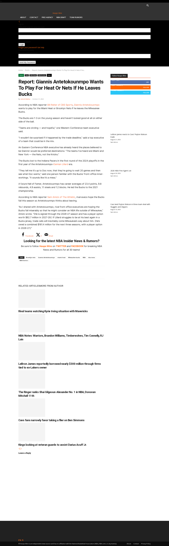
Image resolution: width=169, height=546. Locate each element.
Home (20, 70)
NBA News (33, 75)
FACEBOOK (77, 246)
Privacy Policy (146, 544)
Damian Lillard (60, 164)
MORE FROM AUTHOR (51, 285)
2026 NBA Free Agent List (120, 170)
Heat (26, 75)
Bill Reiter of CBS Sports (60, 105)
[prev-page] (19, 449)
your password (24, 42)
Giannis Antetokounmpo (86, 105)
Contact (34, 17)
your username (24, 33)
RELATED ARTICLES (29, 285)
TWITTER (61, 246)
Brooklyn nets (30, 257)
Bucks (27, 70)
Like (147, 82)
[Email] (55, 272)
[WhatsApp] (38, 272)
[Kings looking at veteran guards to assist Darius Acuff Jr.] (31, 432)
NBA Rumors (42, 75)
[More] (63, 272)
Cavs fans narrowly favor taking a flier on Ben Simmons (51, 420)
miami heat (61, 257)
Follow (146, 87)
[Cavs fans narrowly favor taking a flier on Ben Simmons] (31, 407)
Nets (49, 75)
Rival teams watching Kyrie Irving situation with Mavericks (53, 311)
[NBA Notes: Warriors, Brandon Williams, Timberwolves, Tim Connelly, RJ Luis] (31, 323)
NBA (84, 257)
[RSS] (21, 540)
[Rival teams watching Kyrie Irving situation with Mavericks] (31, 298)
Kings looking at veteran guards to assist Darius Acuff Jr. (52, 444)
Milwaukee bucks (74, 257)
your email (22, 59)
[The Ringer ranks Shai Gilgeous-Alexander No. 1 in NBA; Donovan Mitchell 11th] (31, 379)
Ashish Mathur (25, 99)
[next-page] (21, 449)
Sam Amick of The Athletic (61, 197)
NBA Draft (61, 17)
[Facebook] (22, 272)
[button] (148, 6)
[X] (30, 272)
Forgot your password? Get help (31, 47)
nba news (91, 257)
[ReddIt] (46, 272)
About (23, 17)
